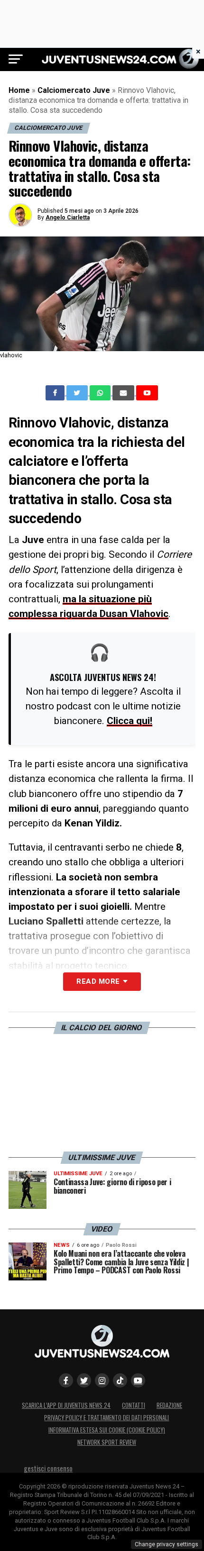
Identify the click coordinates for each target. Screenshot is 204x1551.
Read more (98, 981)
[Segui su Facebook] (66, 1380)
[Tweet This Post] (78, 392)
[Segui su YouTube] (138, 1380)
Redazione (169, 1405)
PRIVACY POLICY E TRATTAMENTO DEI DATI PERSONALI (106, 1417)
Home (19, 90)
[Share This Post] (101, 392)
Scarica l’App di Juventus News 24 (66, 1405)
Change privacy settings (166, 1544)
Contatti (133, 1405)
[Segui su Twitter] (84, 1380)
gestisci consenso (48, 1468)
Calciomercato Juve (73, 90)
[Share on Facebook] (56, 392)
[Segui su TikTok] (120, 1380)
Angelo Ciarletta (68, 217)
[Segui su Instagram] (102, 1380)
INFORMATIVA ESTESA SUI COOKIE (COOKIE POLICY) (106, 1429)
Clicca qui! (129, 720)
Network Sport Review (106, 1442)
